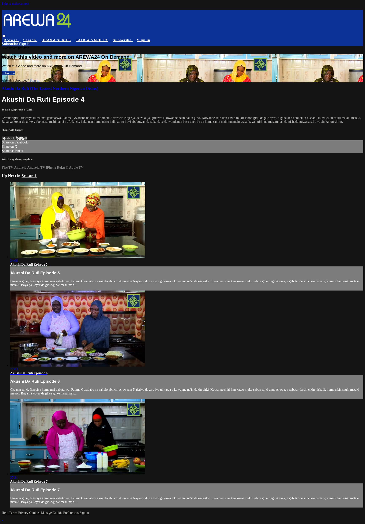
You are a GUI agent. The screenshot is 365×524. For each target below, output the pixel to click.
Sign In (24, 44)
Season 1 (29, 175)
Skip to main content (15, 3)
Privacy (23, 512)
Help (5, 512)
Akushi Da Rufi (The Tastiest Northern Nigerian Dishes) (50, 88)
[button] (4, 36)
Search (30, 40)
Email (23, 138)
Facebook (9, 138)
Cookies (35, 512)
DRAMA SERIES (56, 40)
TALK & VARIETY (92, 40)
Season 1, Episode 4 (14, 109)
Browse (11, 40)
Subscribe (8, 73)
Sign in (143, 40)
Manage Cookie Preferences (60, 512)
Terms (13, 512)
